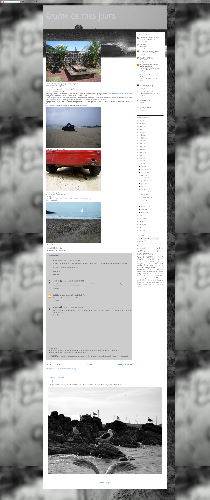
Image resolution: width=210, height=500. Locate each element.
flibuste (140, 259)
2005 (141, 230)
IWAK (139, 272)
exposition (140, 278)
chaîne (161, 278)
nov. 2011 (144, 169)
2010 (141, 216)
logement (147, 278)
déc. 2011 (144, 167)
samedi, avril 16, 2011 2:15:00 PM (69, 261)
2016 (141, 150)
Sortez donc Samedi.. (147, 192)
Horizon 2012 (145, 195)
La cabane (142, 102)
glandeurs (147, 263)
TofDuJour (61, 251)
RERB (162, 276)
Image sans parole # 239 (147, 40)
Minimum (141, 265)
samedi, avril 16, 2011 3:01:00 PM (74, 281)
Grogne (140, 263)
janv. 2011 (144, 212)
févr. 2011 (144, 209)
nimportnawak (145, 254)
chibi (151, 265)
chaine (156, 267)
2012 (141, 161)
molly (152, 269)
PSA (157, 276)
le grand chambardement (148, 92)
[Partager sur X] (52, 248)
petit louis (56, 281)
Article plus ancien (124, 364)
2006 (141, 227)
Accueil (89, 364)
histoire (146, 276)
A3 (155, 278)
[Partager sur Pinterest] (57, 248)
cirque (161, 263)
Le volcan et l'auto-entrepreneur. (149, 87)
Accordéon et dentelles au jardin (149, 38)
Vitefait (160, 251)
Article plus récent (54, 364)
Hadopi (139, 274)
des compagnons (75, 286)
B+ (156, 270)
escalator (153, 276)
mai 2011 (144, 187)
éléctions (140, 267)
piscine (139, 284)
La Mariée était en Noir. (147, 85)
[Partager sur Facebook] (54, 248)
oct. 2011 (144, 172)
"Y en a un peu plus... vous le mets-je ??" (150, 76)
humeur (161, 261)
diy (158, 284)
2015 (141, 152)
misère (145, 274)
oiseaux (162, 284)
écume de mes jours (81, 16)
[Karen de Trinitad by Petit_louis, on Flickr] (73, 191)
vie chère (153, 274)
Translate (152, 241)
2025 (141, 124)
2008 (141, 222)
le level (50, 381)
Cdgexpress (160, 280)
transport (153, 261)
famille (161, 274)
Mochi (162, 282)
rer (162, 265)
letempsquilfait (145, 257)
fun (158, 270)
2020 (141, 138)
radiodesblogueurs (147, 284)
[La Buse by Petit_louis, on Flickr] (73, 82)
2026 (141, 121)
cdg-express (160, 272)
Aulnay (160, 248)
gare (162, 267)
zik (147, 265)
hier (146, 261)
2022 (141, 132)
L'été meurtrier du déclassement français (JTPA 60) (150, 69)
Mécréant (144, 200)
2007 (141, 225)
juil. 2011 (144, 181)
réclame (144, 280)
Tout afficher (160, 113)
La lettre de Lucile (146, 197)
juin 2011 (144, 184)
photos (157, 265)
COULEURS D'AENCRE (146, 58)
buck (148, 269)
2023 (141, 129)
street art (152, 272)
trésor (126, 97)
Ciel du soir (143, 46)
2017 (141, 147)
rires (151, 278)
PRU (157, 278)
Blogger (108, 483)
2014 (141, 155)
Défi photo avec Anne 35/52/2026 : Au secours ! (150, 95)
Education (145, 272)
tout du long (143, 60)
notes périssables (145, 100)
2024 (141, 126)
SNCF (143, 282)
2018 (141, 144)
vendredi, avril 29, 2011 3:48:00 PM (74, 307)
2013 (141, 158)
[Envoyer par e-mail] (48, 248)
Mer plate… (143, 109)
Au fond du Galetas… (146, 107)
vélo (152, 267)
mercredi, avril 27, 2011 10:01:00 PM (73, 295)
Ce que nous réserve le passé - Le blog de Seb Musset (150, 66)
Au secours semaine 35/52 (148, 53)
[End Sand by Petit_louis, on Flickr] (73, 147)
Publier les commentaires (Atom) (65, 369)
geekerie (140, 261)
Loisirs (161, 257)
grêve (153, 282)
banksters (141, 269)
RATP (154, 284)
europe (147, 267)
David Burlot (57, 295)
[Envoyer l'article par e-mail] (61, 248)
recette (157, 282)
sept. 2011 (144, 175)
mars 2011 (144, 207)
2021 (141, 135)
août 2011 (144, 178)
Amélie (55, 261)
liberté (155, 263)
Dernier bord (145, 203)
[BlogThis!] (50, 248)
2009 (141, 219)
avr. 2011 (144, 190)
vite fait (148, 282)
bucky (138, 286)
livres (162, 270)
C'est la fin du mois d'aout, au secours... (148, 79)
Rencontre (140, 276)
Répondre (56, 274)
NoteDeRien (150, 259)
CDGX (154, 280)
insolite (161, 259)
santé (139, 280)
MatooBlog (143, 45)
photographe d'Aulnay (122, 94)
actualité (54, 251)
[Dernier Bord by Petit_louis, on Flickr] (73, 242)
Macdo (139, 282)
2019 (141, 141)
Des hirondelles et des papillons (149, 51)
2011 (141, 164)
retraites (149, 280)
